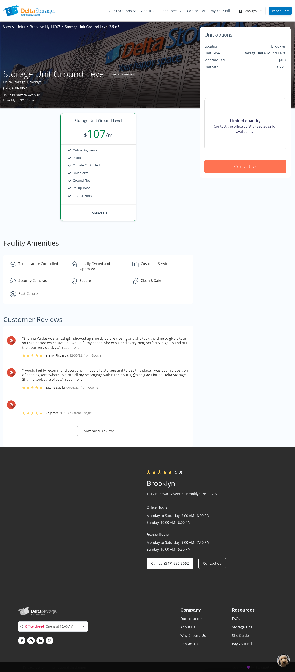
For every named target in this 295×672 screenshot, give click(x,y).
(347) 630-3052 (15, 88)
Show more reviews (98, 431)
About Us (187, 627)
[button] (21, 640)
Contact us (245, 166)
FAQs (236, 618)
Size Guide (240, 635)
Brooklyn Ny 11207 (45, 26)
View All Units (14, 26)
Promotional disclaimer (67, 667)
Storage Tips (242, 627)
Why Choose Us (193, 635)
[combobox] (53, 626)
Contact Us (189, 644)
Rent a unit (280, 11)
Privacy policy (34, 667)
